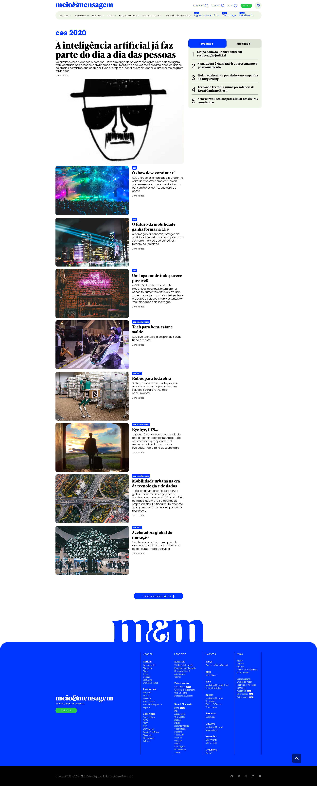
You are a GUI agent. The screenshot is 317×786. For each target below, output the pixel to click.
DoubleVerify (180, 749)
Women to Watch (152, 15)
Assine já (66, 710)
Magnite (178, 737)
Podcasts (147, 692)
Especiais (80, 15)
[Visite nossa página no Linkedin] (253, 776)
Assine (246, 5)
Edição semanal (129, 15)
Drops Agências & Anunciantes (182, 672)
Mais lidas (243, 43)
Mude (176, 743)
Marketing (147, 668)
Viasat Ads (179, 734)
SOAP (176, 707)
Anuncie (240, 666)
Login (230, 5)
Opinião (146, 677)
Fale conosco (242, 672)
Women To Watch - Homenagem (214, 706)
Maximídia (147, 735)
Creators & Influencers (184, 689)
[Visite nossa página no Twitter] (239, 776)
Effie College (229, 15)
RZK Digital (179, 746)
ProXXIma (147, 680)
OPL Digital (179, 716)
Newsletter (198, 5)
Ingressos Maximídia (206, 15)
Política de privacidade (247, 669)
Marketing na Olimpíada (185, 668)
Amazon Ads (179, 714)
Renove (240, 663)
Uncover (178, 740)
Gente (145, 674)
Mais (110, 15)
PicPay (177, 722)
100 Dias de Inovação (183, 665)
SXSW (145, 720)
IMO (176, 711)
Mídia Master (211, 675)
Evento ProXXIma (151, 732)
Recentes (206, 43)
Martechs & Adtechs (183, 695)
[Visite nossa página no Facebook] (231, 776)
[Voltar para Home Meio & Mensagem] (84, 6)
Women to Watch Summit (217, 665)
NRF (145, 726)
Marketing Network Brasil (217, 685)
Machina (178, 731)
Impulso (177, 719)
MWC (145, 723)
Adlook (177, 752)
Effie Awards (148, 738)
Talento (177, 677)
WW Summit (148, 729)
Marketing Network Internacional (214, 729)
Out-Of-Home (180, 692)
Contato (216, 5)
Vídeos (146, 695)
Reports (146, 707)
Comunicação (149, 665)
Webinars (147, 698)
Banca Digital (149, 701)
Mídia (145, 671)
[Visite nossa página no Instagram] (246, 776)
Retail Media (246, 15)
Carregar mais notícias (158, 596)
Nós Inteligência (181, 725)
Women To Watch (150, 682)
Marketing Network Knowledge (214, 700)
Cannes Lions (149, 717)
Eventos (97, 15)
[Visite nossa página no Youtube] (260, 776)
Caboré (146, 741)
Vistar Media (180, 728)
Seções (64, 15)
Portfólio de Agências (178, 15)
